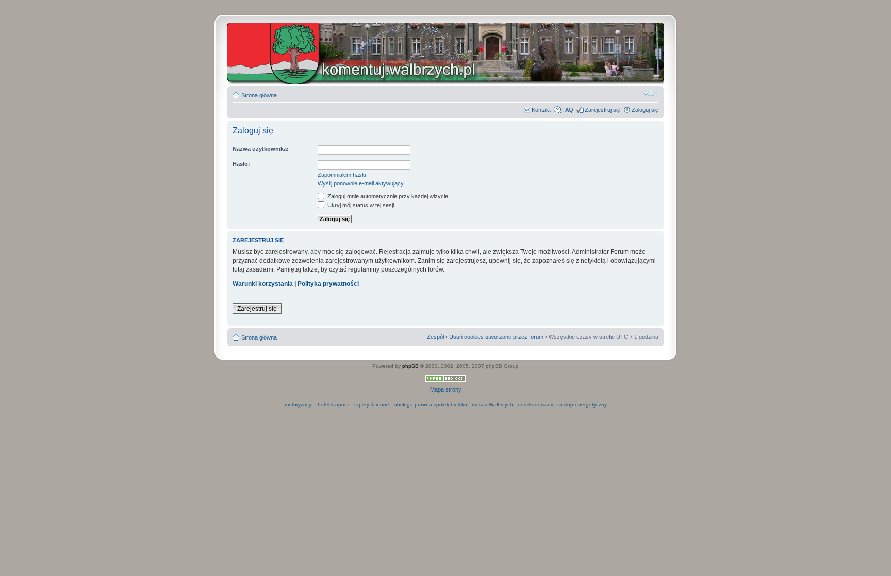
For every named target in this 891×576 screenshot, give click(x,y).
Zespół (435, 337)
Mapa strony (445, 389)
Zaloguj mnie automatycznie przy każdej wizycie (387, 196)
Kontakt (541, 110)
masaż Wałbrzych (492, 405)
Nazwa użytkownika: (261, 149)
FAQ (567, 110)
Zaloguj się (645, 110)
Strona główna (259, 95)
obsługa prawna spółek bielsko (430, 405)
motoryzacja (299, 405)
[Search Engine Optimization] (445, 380)
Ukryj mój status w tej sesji (360, 205)
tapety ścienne (371, 405)
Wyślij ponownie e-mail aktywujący (361, 183)
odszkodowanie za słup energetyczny (562, 405)
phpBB (410, 366)
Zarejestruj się (602, 110)
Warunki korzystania (263, 283)
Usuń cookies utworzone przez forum (496, 337)
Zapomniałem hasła (342, 175)
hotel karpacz (334, 405)
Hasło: (241, 164)
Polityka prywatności (328, 283)
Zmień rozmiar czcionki (651, 93)
